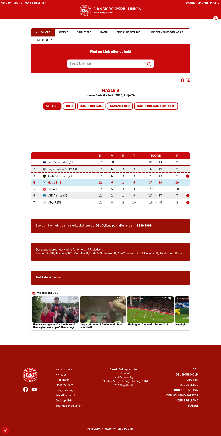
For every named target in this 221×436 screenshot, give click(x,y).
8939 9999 (144, 225)
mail (119, 225)
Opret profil (210, 3)
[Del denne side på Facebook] (182, 81)
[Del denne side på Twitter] (188, 81)
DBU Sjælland (187, 400)
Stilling (52, 106)
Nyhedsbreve (63, 369)
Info (69, 106)
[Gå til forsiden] (110, 10)
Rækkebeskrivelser (49, 277)
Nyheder (60, 374)
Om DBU (6, 3)
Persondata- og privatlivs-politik (110, 429)
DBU (195, 369)
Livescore (42, 40)
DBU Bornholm (187, 374)
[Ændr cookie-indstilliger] (5, 430)
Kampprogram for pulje (156, 106)
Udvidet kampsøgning (164, 32)
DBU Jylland (189, 385)
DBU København (186, 390)
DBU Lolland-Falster (182, 395)
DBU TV (17, 3)
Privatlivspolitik (65, 395)
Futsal (193, 406)
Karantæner (120, 106)
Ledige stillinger (65, 390)
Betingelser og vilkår (68, 406)
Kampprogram (91, 106)
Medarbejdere (64, 385)
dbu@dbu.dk (126, 385)
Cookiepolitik (63, 400)
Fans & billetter (35, 3)
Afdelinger (62, 380)
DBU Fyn (192, 380)
